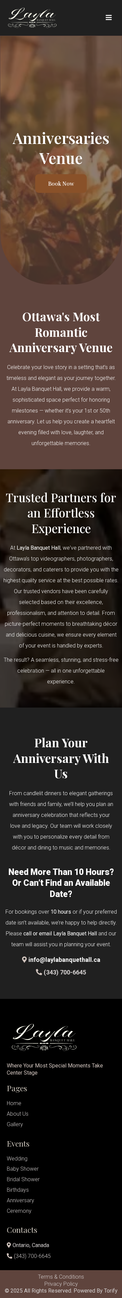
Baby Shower (23, 1169)
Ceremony (19, 1211)
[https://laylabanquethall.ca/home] (41, 18)
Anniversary (20, 1200)
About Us (17, 1114)
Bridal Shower (23, 1179)
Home (14, 1103)
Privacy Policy (61, 1284)
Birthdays (18, 1190)
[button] (108, 17)
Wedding (17, 1158)
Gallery (15, 1124)
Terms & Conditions (61, 1277)
